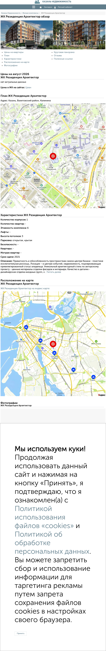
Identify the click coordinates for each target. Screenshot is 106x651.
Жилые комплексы (30, 13)
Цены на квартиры (13, 52)
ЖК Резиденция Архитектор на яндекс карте (25, 288)
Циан (28, 87)
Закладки (48, 7)
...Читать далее (53, 272)
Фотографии (11, 66)
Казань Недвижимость (10, 13)
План (6, 56)
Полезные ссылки (63, 59)
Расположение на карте (16, 62)
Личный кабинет (65, 7)
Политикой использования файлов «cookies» (44, 517)
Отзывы (58, 56)
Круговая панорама (64, 52)
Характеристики (12, 59)
